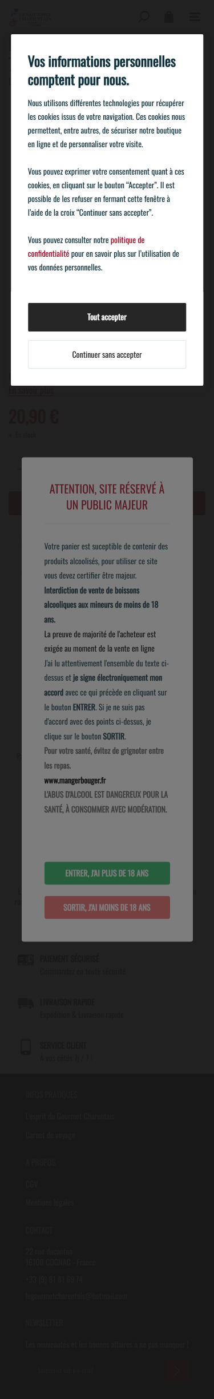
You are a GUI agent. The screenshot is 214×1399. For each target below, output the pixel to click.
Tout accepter (106, 317)
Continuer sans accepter (107, 355)
